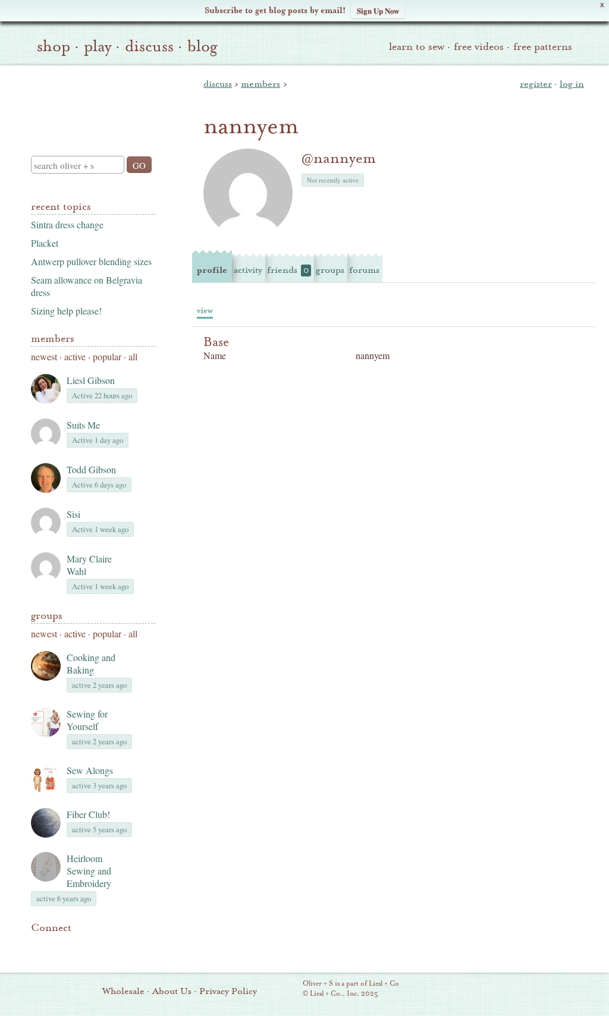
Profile (212, 270)
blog (202, 46)
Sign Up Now (378, 10)
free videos (479, 47)
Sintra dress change (67, 224)
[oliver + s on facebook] (78, 946)
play (97, 46)
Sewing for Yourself (87, 719)
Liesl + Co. (286, 989)
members (260, 84)
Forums (364, 270)
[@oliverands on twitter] (99, 946)
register (536, 84)
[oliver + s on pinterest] (38, 946)
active (75, 356)
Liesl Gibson (91, 380)
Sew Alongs (90, 770)
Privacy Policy (228, 991)
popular (107, 356)
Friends (288, 270)
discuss (149, 46)
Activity (248, 270)
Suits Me (83, 425)
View (205, 310)
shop (53, 46)
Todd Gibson (91, 469)
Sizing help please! (66, 310)
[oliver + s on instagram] (119, 946)
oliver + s (90, 100)
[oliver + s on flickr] (58, 946)
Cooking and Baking (91, 663)
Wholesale (123, 991)
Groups (46, 615)
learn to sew (416, 47)
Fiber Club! (88, 814)
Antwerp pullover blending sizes (91, 261)
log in (572, 84)
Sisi (73, 514)
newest (44, 356)
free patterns (542, 47)
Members (52, 338)
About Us (172, 991)
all (132, 356)
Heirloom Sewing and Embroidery (89, 870)
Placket (44, 243)
